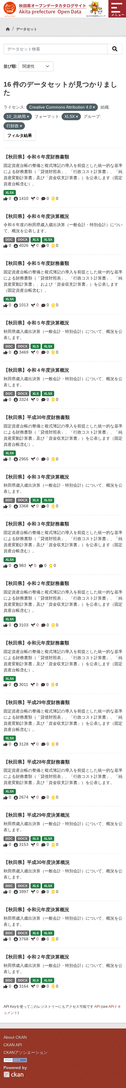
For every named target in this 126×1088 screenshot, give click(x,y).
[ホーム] (8, 29)
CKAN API (13, 1044)
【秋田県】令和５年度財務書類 (36, 263)
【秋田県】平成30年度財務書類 (37, 417)
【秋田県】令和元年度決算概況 (36, 909)
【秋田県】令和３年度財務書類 (36, 523)
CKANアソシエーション (25, 1052)
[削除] (94, 107)
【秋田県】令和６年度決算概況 (36, 216)
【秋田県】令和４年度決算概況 (36, 370)
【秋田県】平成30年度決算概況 (37, 862)
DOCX (22, 239)
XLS (36, 239)
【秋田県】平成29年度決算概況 (37, 815)
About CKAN (15, 1037)
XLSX (10, 192)
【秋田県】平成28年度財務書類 (37, 761)
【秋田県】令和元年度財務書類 (36, 642)
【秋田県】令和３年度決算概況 (36, 476)
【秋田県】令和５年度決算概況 (36, 322)
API (97, 1007)
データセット (26, 29)
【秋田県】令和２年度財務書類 (36, 583)
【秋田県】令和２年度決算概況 (36, 956)
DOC (9, 239)
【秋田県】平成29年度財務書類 (37, 702)
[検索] (114, 49)
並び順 (10, 66)
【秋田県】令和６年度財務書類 (36, 156)
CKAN (13, 1074)
